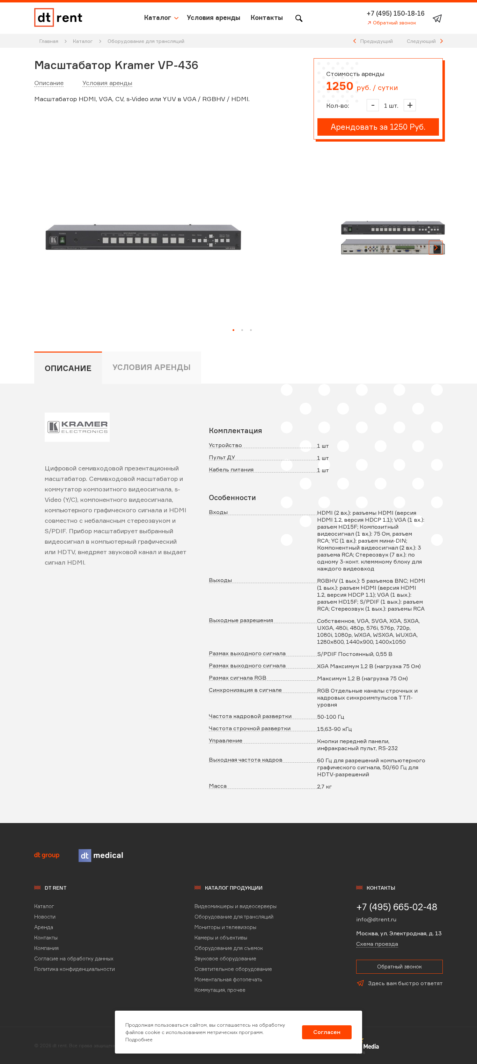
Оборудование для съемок (229, 948)
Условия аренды (213, 17)
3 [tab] (251, 330)
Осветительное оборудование (233, 969)
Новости (45, 916)
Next (436, 248)
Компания (46, 948)
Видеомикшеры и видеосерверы (236, 906)
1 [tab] (233, 330)
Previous (41, 248)
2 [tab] (242, 330)
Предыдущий (376, 41)
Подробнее (139, 1039)
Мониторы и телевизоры (225, 927)
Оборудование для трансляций (146, 41)
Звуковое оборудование (225, 958)
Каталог (157, 17)
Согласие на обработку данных (73, 958)
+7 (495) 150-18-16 (396, 13)
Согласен (326, 1031)
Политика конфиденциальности (74, 969)
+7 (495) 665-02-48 (397, 906)
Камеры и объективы (221, 937)
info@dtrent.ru (376, 919)
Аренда (43, 927)
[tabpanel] (143, 237)
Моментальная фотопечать (228, 979)
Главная (48, 41)
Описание (49, 82)
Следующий (421, 41)
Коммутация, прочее (220, 990)
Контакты (267, 17)
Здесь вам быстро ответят (405, 983)
